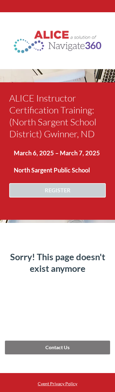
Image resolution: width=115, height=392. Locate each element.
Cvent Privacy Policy (57, 383)
